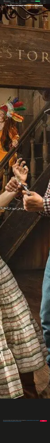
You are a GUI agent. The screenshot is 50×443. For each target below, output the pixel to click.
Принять (43, 420)
